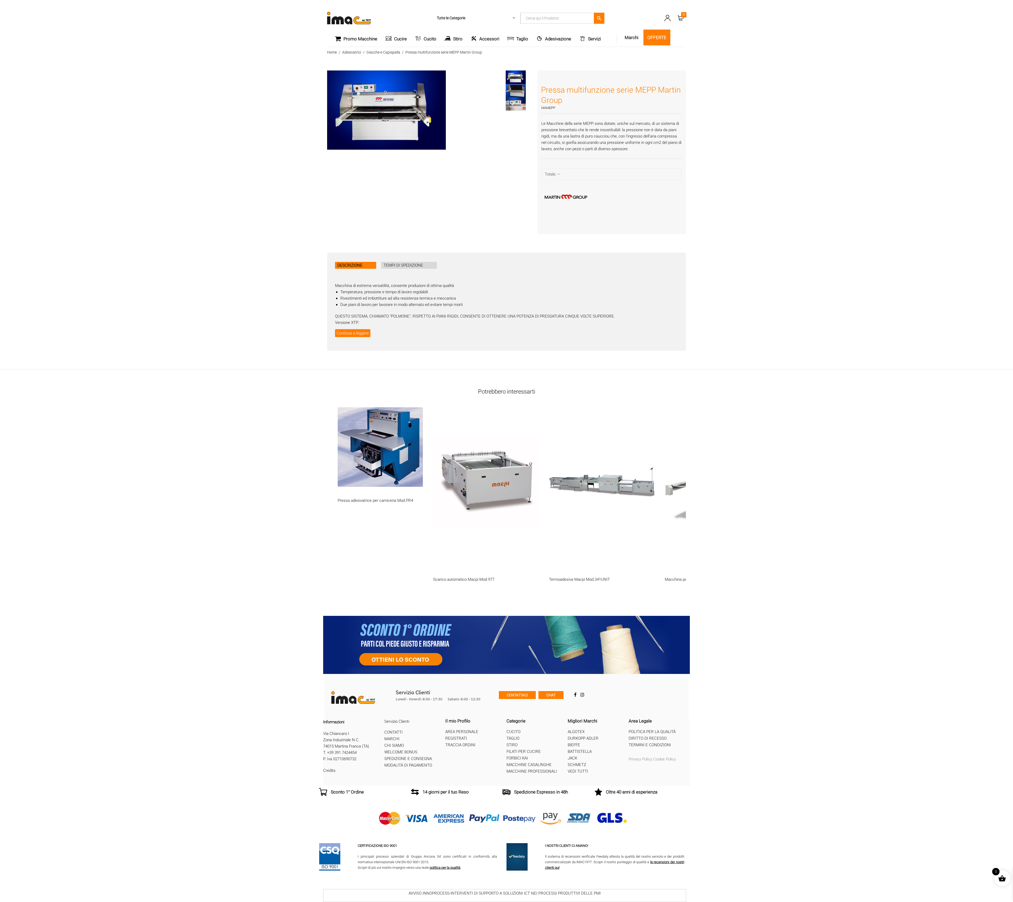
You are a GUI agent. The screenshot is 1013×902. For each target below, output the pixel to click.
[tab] (355, 265)
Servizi (594, 38)
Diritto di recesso (648, 738)
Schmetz (577, 764)
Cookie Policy (664, 759)
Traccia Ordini (460, 745)
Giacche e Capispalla (383, 52)
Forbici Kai (517, 758)
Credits (329, 770)
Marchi (391, 738)
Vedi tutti (578, 771)
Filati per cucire (523, 751)
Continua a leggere (353, 333)
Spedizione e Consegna (408, 758)
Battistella (580, 751)
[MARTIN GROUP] (611, 196)
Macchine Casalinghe (529, 764)
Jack (572, 758)
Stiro (457, 38)
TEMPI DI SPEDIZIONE (403, 265)
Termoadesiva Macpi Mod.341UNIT (579, 579)
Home (332, 52)
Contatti (393, 732)
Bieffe (574, 745)
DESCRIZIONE (349, 265)
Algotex (576, 731)
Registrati (456, 738)
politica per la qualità (445, 868)
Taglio (522, 38)
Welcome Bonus (400, 752)
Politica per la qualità (652, 731)
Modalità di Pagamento (408, 765)
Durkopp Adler (583, 738)
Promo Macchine (360, 38)
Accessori (489, 38)
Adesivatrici (351, 52)
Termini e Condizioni (650, 745)
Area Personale (461, 731)
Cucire (400, 38)
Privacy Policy (640, 759)
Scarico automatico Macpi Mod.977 (463, 579)
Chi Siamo (394, 745)
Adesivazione (558, 38)
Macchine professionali (531, 771)
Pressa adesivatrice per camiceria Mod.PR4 (375, 500)
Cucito (430, 38)
